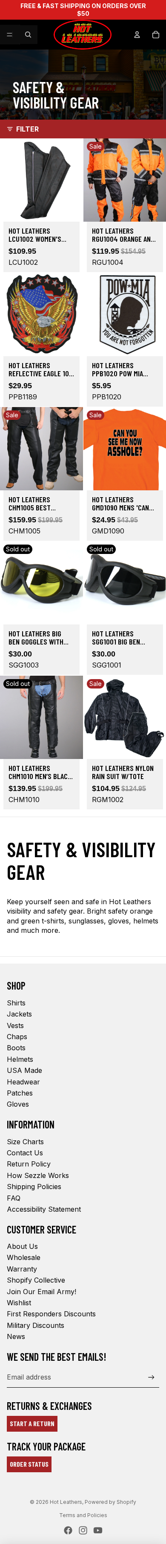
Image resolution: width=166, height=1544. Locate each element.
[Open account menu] (137, 34)
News (16, 1336)
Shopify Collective (36, 1280)
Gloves (18, 1104)
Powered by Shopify (110, 1502)
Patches (20, 1093)
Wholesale (23, 1257)
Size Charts (25, 1141)
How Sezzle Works (38, 1175)
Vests (15, 1025)
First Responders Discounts (51, 1314)
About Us (22, 1246)
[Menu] (10, 34)
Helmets (20, 1059)
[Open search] (28, 34)
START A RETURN (32, 1423)
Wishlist (19, 1302)
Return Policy (29, 1164)
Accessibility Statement (44, 1209)
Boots (16, 1047)
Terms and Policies (83, 1515)
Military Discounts (35, 1325)
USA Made (24, 1070)
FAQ (13, 1198)
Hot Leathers (66, 1502)
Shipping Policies (34, 1186)
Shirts (16, 1003)
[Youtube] (98, 1530)
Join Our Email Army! (41, 1291)
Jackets (19, 1014)
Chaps (17, 1036)
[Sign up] (151, 1377)
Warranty (22, 1269)
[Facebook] (68, 1530)
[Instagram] (83, 1530)
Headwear (23, 1082)
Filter (27, 129)
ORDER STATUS (29, 1464)
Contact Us (25, 1152)
